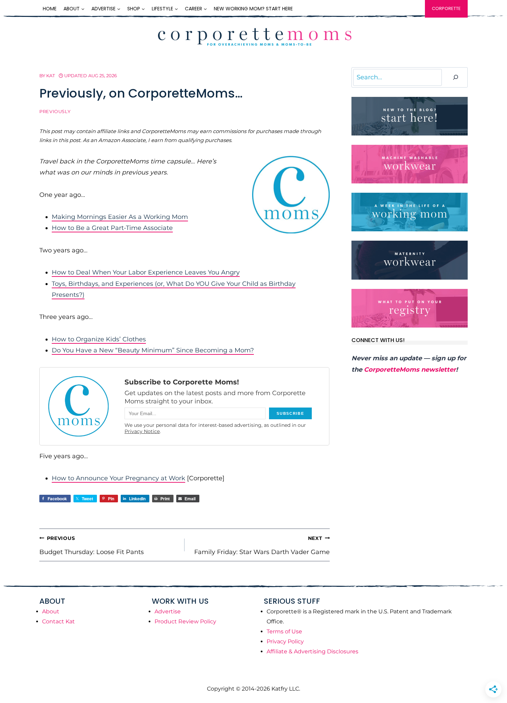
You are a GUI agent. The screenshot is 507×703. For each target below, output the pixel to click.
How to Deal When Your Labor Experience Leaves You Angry (146, 272)
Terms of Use (284, 631)
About (50, 611)
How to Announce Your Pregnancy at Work (118, 478)
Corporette (446, 8)
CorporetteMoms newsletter (410, 369)
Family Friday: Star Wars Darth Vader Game (262, 545)
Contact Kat (58, 621)
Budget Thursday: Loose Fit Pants (91, 545)
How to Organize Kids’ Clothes (99, 339)
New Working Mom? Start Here (253, 8)
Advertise (168, 611)
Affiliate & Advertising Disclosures (312, 651)
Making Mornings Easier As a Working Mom (120, 217)
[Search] (455, 77)
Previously (54, 111)
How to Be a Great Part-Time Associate (112, 228)
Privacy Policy (285, 641)
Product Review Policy (185, 621)
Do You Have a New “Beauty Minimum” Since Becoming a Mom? (153, 350)
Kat (50, 75)
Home (50, 8)
